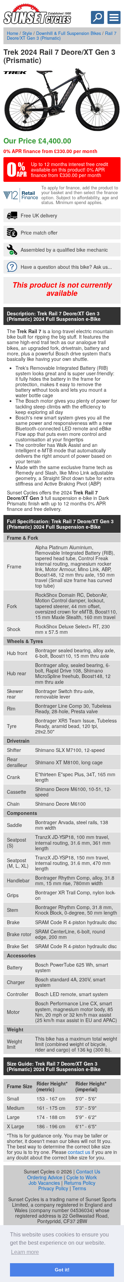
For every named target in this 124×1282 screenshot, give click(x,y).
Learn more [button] (25, 1252)
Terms (79, 1188)
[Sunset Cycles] (37, 21)
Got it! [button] (62, 1269)
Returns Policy (79, 1182)
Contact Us (88, 1171)
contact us (79, 1151)
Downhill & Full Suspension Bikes (68, 33)
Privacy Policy (53, 1188)
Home (12, 33)
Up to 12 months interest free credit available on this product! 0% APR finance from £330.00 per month (69, 169)
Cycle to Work (81, 1177)
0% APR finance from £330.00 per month (50, 151)
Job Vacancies (44, 1182)
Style (27, 33)
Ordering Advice (44, 1177)
